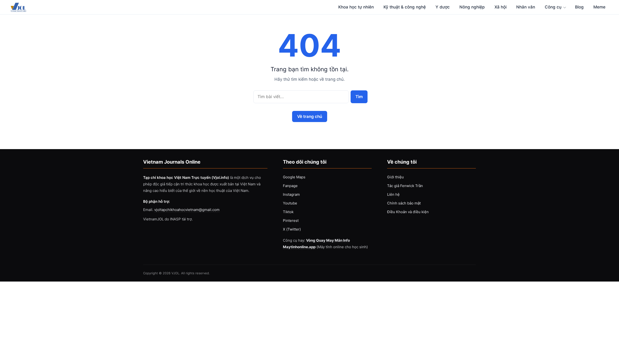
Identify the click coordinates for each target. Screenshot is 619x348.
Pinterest (291, 220)
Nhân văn (525, 7)
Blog (579, 7)
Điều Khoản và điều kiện (408, 212)
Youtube (290, 203)
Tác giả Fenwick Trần (405, 185)
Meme (599, 7)
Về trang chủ (309, 116)
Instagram (291, 194)
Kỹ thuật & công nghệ (404, 7)
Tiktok (288, 212)
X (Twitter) (292, 229)
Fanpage (290, 185)
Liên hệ (393, 194)
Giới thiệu (395, 177)
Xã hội (500, 7)
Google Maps (294, 177)
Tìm (359, 96)
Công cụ (553, 7)
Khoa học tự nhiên (356, 7)
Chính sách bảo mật (404, 203)
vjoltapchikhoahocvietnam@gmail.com (187, 209)
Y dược (442, 7)
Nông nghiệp (472, 7)
